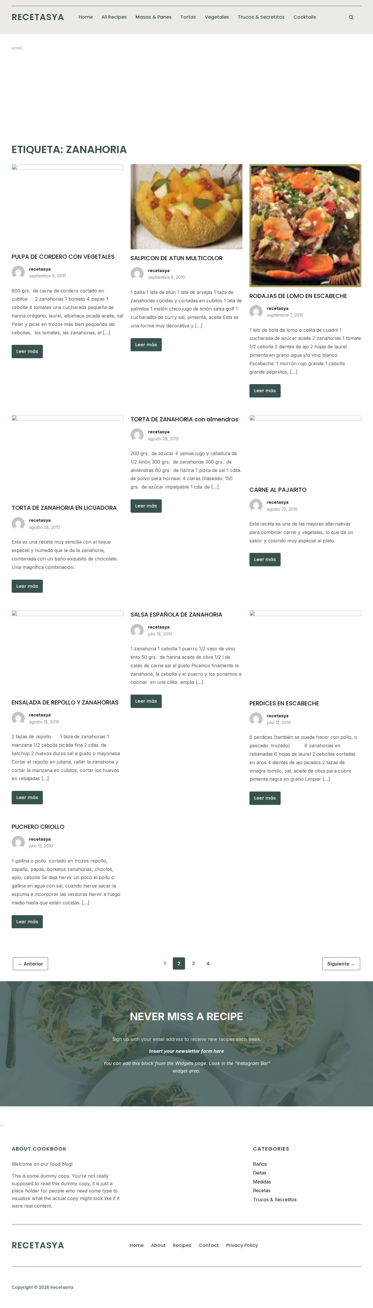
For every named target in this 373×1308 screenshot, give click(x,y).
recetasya (40, 269)
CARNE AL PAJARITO (278, 490)
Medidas (262, 1182)
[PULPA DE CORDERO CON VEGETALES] (68, 168)
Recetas (261, 1190)
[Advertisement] (186, 94)
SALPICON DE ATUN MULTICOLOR (177, 258)
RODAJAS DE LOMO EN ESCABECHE (298, 296)
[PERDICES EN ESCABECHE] (305, 614)
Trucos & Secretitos (261, 17)
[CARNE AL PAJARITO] (305, 418)
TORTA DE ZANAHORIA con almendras (184, 419)
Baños (260, 1164)
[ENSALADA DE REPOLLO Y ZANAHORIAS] (68, 614)
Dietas (259, 1173)
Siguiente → (341, 964)
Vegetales (217, 17)
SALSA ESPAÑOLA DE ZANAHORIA (176, 614)
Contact (209, 1245)
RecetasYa (38, 17)
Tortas (188, 17)
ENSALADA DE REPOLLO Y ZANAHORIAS (65, 702)
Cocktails (304, 17)
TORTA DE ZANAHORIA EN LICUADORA (64, 508)
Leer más (27, 351)
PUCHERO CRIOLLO (38, 827)
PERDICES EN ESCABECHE (284, 703)
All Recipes (114, 17)
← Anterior (30, 964)
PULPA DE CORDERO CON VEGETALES (63, 257)
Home (86, 17)
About (158, 1245)
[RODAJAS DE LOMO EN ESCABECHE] (305, 168)
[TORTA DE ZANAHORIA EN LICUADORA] (68, 418)
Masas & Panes (154, 17)
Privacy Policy (242, 1245)
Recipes (182, 1245)
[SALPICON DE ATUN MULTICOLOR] (186, 168)
